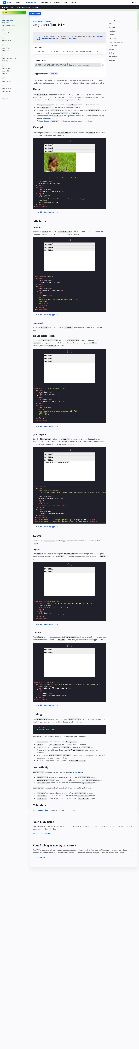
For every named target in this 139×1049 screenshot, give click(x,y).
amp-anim (5, 23)
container (54, 74)
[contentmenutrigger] (122, 21)
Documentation (31, 2)
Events (56, 2)
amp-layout (6, 68)
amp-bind (5, 33)
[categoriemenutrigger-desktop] (35, 13)
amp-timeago (6, 99)
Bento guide (73, 38)
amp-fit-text (6, 48)
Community (45, 2)
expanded (113, 38)
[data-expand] (114, 46)
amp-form (5, 51)
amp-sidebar (6, 91)
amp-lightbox (6, 71)
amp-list (5, 74)
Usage (111, 24)
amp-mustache (7, 81)
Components (47, 21)
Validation (112, 60)
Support (74, 2)
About (18, 2)
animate (112, 35)
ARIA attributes (76, 772)
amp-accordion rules (44, 810)
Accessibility (113, 57)
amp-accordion (7, 20)
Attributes (112, 31)
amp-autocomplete (8, 25)
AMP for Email (51, 118)
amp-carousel (6, 40)
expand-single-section (117, 42)
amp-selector (6, 89)
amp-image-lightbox (9, 58)
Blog (65, 2)
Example (112, 27)
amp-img (5, 61)
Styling (111, 53)
